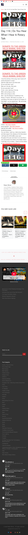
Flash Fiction (4, 386)
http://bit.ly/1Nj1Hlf (15, 126)
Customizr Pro (17, 528)
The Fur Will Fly (5, 434)
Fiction (3, 384)
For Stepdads (5, 388)
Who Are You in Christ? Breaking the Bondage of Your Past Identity (13, 289)
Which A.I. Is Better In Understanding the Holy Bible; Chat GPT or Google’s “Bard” (20, 234)
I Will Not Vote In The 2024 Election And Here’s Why (14, 464)
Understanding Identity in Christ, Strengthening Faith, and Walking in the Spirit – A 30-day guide (14, 448)
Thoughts (4, 438)
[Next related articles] (25, 212)
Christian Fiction (5, 374)
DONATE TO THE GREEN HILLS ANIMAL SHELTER (14, 47)
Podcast (3, 404)
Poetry (3, 406)
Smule (3, 422)
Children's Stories (5, 372)
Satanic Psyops (5, 410)
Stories (3, 426)
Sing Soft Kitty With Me (7, 418)
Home (2, 9)
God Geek (4, 394)
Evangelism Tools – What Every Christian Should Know (13, 382)
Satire (3, 412)
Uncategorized (5, 443)
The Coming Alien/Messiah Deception (10, 432)
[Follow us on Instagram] (8, 1)
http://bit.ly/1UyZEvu (17, 128)
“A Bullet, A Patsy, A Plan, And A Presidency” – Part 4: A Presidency (7, 234)
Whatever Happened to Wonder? (9, 296)
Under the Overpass (6, 445)
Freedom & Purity (5, 390)
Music (3, 402)
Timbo (6, 510)
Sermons (4, 416)
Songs (3, 424)
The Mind (4, 436)
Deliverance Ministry (6, 378)
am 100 (8, 467)
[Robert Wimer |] (2, 4)
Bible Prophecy (5, 369)
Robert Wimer (5, 41)
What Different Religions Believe (8, 454)
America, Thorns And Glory (7, 365)
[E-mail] (12, 1)
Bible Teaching (5, 370)
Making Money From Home (7, 400)
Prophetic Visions (5, 408)
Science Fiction (5, 414)
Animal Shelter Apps (6, 367)
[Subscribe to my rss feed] (10, 1)
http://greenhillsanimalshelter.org (11, 143)
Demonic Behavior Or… (7, 380)
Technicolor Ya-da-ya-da (7, 428)
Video (3, 450)
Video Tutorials (5, 452)
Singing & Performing (6, 420)
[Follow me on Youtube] (3, 1)
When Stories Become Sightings (8, 298)
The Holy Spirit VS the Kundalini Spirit (13, 500)
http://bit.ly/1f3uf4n (11, 124)
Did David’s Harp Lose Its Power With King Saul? (12, 292)
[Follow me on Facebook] (1, 1)
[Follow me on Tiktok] (6, 1)
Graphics (4, 396)
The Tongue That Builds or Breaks (9, 294)
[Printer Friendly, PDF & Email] (5, 162)
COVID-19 (4, 376)
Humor (3, 398)
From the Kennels (5, 392)
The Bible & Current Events (7, 430)
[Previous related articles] (22, 212)
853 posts (7, 199)
